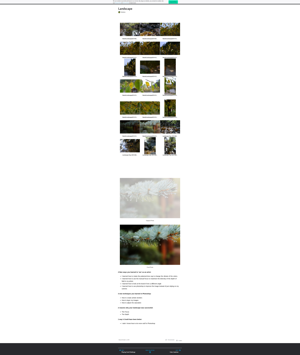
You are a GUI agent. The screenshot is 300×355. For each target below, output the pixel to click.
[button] (166, 339)
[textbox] (150, 174)
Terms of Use (126, 2)
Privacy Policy (118, 2)
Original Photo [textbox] (150, 220)
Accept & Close (173, 2)
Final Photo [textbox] (150, 267)
